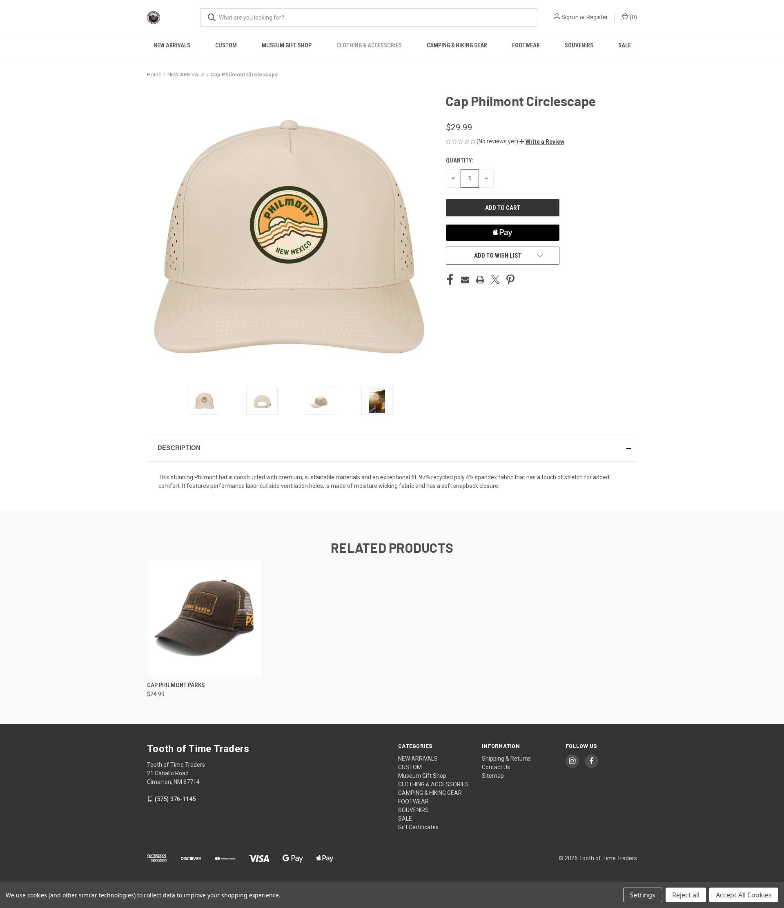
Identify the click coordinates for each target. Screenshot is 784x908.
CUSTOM (226, 45)
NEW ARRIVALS (172, 45)
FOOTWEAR (526, 45)
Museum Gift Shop (287, 45)
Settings (642, 894)
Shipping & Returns (506, 758)
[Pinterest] (510, 279)
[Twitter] (495, 279)
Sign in (570, 17)
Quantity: (459, 160)
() (632, 17)
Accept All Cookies (744, 894)
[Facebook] (450, 279)
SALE (624, 45)
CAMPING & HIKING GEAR (457, 45)
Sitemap (493, 775)
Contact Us (496, 767)
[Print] (480, 279)
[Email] (465, 279)
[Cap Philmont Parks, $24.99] (205, 617)
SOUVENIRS (579, 45)
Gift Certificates (418, 827)
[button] (541, 141)
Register (597, 17)
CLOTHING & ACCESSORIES (369, 45)
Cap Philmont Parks (176, 685)
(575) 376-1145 (175, 799)
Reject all (685, 894)
